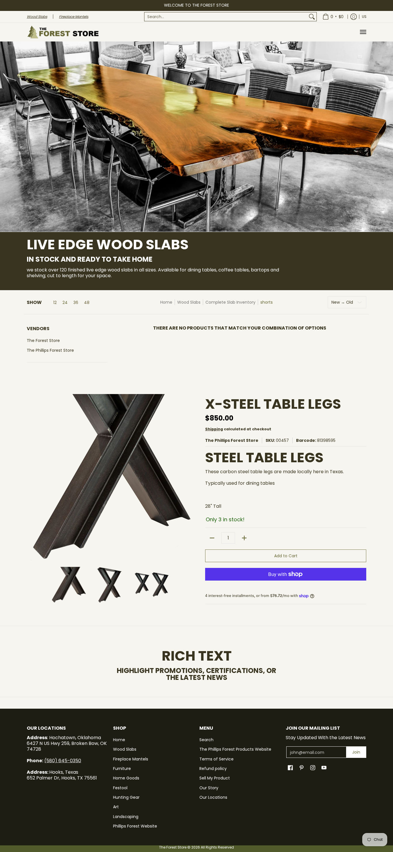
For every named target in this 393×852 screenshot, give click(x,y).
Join (356, 752)
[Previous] (30, 477)
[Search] (311, 16)
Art (116, 807)
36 (75, 302)
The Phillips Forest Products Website (235, 749)
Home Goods (126, 778)
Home (166, 302)
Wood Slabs (189, 302)
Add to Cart (285, 556)
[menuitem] (230, 16)
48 (86, 302)
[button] (67, 330)
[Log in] (353, 16)
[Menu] (362, 32)
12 (55, 302)
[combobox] (225, 16)
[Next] (189, 477)
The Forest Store (43, 340)
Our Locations (213, 797)
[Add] (244, 538)
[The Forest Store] (63, 32)
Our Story (208, 788)
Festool (120, 788)
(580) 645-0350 (62, 760)
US (364, 16)
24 (65, 302)
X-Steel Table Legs (273, 404)
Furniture (122, 768)
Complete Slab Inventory (230, 302)
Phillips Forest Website (135, 826)
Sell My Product (214, 778)
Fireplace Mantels (130, 759)
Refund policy (213, 768)
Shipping (214, 429)
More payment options (285, 583)
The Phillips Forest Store (50, 350)
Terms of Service (216, 759)
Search (206, 740)
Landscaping (125, 816)
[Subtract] (212, 538)
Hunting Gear (126, 797)
